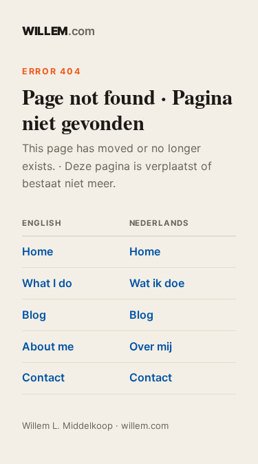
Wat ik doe (156, 283)
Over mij (150, 346)
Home (37, 251)
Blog (34, 314)
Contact (43, 377)
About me (48, 346)
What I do (47, 283)
